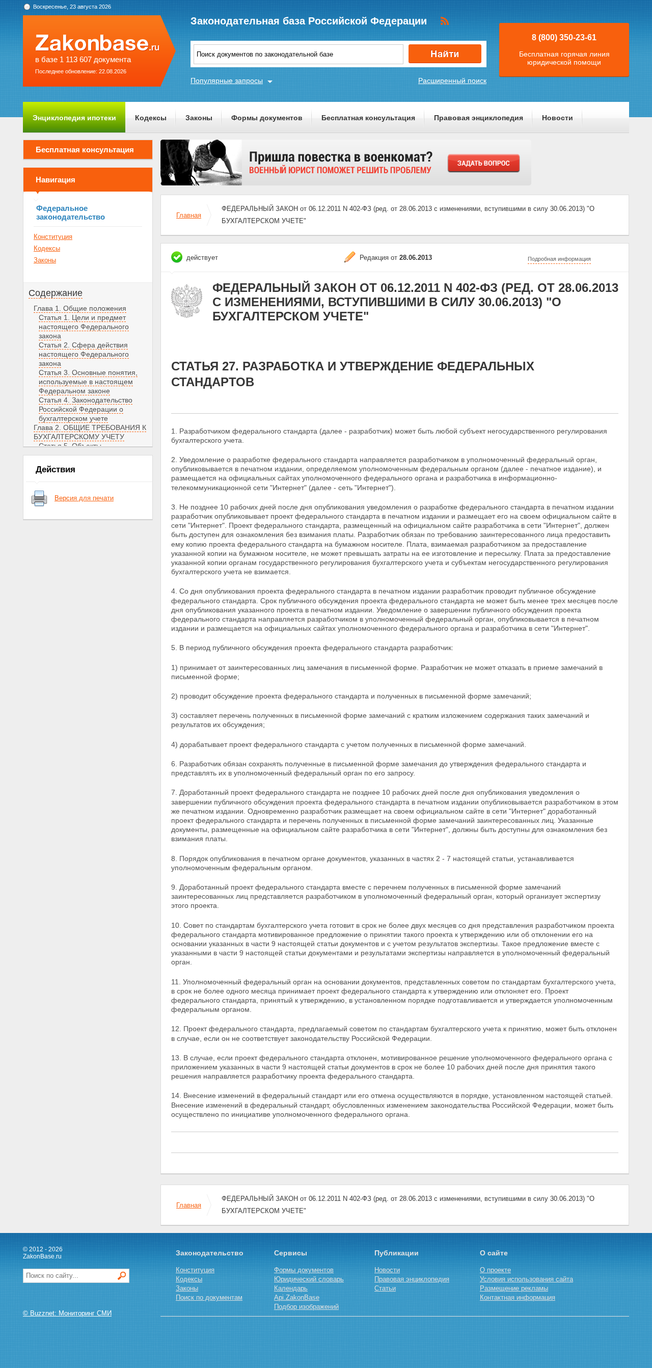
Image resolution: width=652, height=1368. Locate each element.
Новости (557, 118)
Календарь (291, 1288)
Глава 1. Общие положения (80, 308)
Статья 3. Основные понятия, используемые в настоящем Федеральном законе (88, 381)
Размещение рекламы (514, 1288)
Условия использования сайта (526, 1279)
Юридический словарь (309, 1279)
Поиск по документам (209, 1297)
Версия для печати (84, 498)
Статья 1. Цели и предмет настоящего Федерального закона (84, 326)
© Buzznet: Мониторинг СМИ (67, 1313)
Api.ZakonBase (296, 1297)
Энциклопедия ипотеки (74, 118)
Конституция (53, 236)
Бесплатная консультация (368, 118)
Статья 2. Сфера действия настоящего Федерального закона (84, 354)
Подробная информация (559, 259)
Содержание (56, 293)
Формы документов (267, 118)
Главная (188, 215)
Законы (198, 118)
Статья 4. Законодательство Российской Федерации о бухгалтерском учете (85, 409)
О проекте (495, 1270)
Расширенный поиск (452, 80)
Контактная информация (517, 1297)
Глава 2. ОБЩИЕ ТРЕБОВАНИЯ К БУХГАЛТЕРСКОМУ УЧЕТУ (90, 432)
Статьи (385, 1288)
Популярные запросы (227, 80)
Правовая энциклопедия (478, 118)
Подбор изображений (306, 1306)
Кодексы (151, 118)
